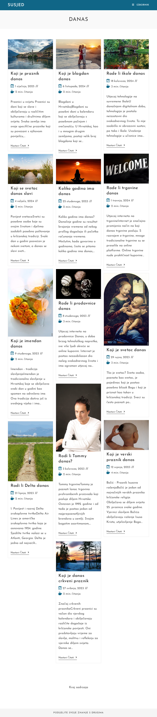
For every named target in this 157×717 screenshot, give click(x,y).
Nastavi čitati (20, 146)
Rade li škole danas (126, 74)
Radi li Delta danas (30, 486)
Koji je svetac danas (126, 350)
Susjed (16, 5)
